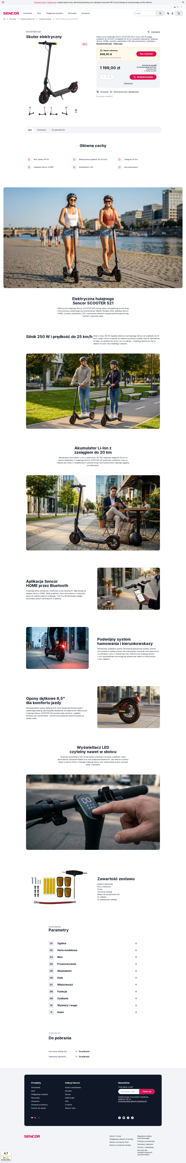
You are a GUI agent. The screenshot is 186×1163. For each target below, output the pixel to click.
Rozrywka (12, 19)
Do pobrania (84, 1051)
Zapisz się (147, 1091)
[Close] (183, 2)
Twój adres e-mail (125, 1087)
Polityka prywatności (146, 1141)
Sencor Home (115, 1136)
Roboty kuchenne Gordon (120, 1145)
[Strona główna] (4, 19)
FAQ (66, 1101)
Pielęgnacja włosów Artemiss (121, 1139)
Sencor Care (70, 1108)
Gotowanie (35, 1087)
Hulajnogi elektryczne (27, 19)
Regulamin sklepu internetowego (144, 1137)
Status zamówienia (73, 1087)
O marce (68, 1105)
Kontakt (68, 1091)
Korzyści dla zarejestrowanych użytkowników (144, 1152)
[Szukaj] (160, 13)
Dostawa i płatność (145, 1144)
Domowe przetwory (39, 1105)
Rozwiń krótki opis (104, 44)
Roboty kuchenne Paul (119, 1142)
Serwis (68, 1094)
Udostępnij (155, 32)
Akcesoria (35, 1101)
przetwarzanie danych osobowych (132, 1101)
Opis (30, 130)
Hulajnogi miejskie (45, 19)
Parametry (41, 130)
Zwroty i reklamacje (145, 1147)
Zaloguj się (51, 2)
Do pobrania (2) (58, 130)
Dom (33, 1091)
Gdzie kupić (69, 1098)
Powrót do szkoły (38, 1108)
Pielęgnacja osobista (39, 1094)
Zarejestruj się (40, 2)
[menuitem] (27, 13)
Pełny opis (118, 44)
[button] (143, 77)
